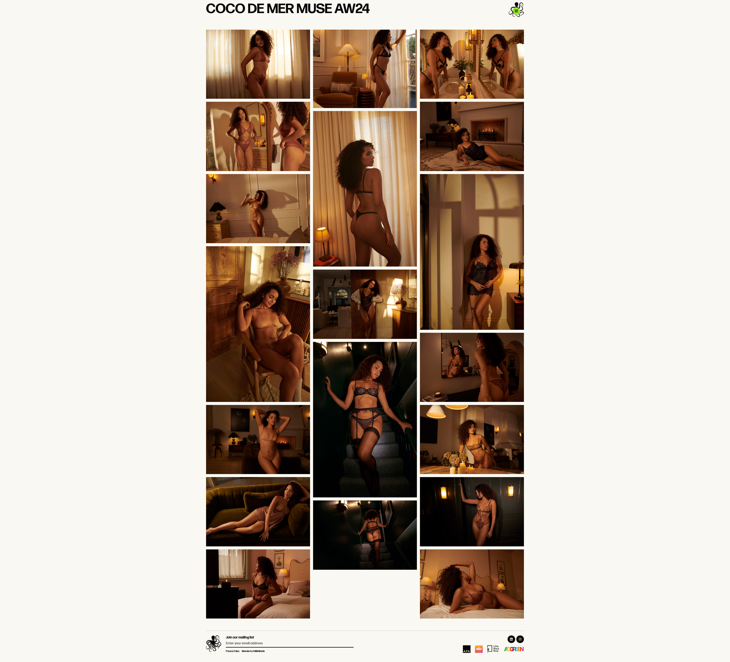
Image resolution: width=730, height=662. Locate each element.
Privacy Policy (232, 651)
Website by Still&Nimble (253, 651)
